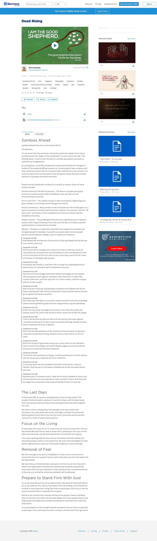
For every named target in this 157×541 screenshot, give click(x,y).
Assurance (70, 81)
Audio (29, 114)
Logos (35, 531)
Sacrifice (25, 88)
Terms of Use (119, 531)
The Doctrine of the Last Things (41, 85)
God (45, 88)
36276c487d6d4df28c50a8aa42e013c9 (43, 120)
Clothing (53, 88)
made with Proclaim (79, 67)
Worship (80, 81)
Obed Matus (104, 162)
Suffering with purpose (109, 189)
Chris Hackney (34, 67)
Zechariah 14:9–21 (29, 81)
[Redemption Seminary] (117, 246)
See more (131, 38)
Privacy (105, 531)
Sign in (149, 4)
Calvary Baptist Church (38, 70)
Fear (39, 81)
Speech (65, 85)
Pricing (98, 4)
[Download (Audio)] (85, 114)
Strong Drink (36, 88)
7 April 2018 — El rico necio (111, 159)
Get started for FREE (129, 4)
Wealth (25, 85)
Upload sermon (110, 4)
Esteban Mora (105, 192)
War (73, 85)
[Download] (133, 65)
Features (88, 4)
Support (134, 531)
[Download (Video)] (85, 120)
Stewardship (59, 81)
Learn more (102, 11)
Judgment (48, 81)
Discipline (81, 85)
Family (57, 85)
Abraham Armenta (106, 222)
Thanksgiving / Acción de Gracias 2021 (115, 219)
